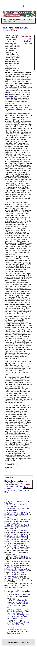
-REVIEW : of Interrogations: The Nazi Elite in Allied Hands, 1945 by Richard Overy (17, 616)
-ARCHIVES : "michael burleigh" (18, 508)
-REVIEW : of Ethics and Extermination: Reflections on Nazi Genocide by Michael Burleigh (17, 569)
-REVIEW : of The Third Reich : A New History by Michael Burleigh (17, 562)
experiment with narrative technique (17, 101)
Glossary (29, 20)
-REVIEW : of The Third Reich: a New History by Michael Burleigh (17, 513)
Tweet (7, 471)
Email (15, 21)
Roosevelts (9, 92)
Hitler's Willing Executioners (15, 295)
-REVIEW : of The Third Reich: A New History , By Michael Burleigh (17, 540)
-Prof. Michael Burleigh (14, 483)
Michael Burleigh (28, 40)
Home (5, 20)
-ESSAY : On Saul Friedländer (19, 595)
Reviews (12, 20)
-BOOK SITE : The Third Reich (17, 505)
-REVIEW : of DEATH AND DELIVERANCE (15, 575)
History (26, 487)
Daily (23, 20)
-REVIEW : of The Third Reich (17, 530)
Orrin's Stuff (7, 21)
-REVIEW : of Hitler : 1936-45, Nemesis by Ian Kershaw (18, 610)
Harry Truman (9, 96)
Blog (18, 20)
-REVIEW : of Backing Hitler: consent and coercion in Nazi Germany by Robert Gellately (17, 602)
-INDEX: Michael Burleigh (15, 490)
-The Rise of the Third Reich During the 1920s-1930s (17, 623)
